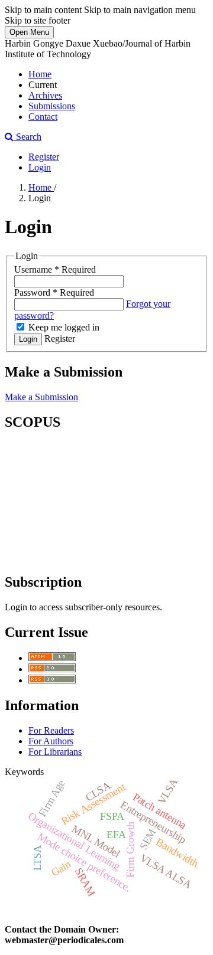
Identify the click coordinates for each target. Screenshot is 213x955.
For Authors (50, 741)
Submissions (51, 106)
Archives (45, 95)
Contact (42, 117)
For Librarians (55, 752)
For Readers (51, 730)
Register (43, 157)
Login (39, 167)
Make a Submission (41, 397)
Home (39, 74)
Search (27, 137)
